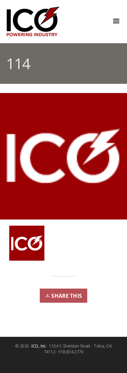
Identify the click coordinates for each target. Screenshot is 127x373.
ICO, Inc (38, 346)
